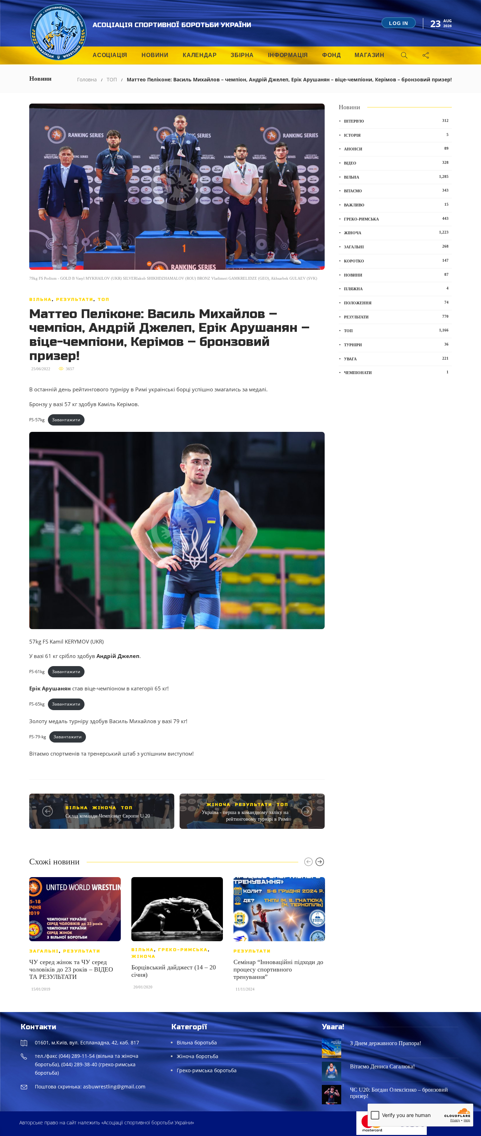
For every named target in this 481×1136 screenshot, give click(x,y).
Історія (396, 134)
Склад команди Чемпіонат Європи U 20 (107, 816)
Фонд (331, 55)
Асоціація (110, 55)
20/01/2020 (142, 987)
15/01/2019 (40, 989)
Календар (200, 55)
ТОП (112, 79)
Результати (74, 299)
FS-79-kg (37, 737)
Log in (398, 23)
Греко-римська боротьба (207, 1070)
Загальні (44, 951)
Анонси (396, 148)
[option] (75, 937)
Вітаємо (396, 190)
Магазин (370, 55)
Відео (396, 162)
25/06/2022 (40, 369)
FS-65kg (37, 704)
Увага (396, 358)
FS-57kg (37, 420)
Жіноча (104, 807)
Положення (396, 302)
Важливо (396, 204)
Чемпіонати (396, 372)
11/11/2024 (245, 989)
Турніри (396, 344)
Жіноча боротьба (197, 1056)
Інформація (288, 55)
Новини (155, 55)
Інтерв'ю (396, 120)
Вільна (40, 299)
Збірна (242, 55)
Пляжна (396, 288)
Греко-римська (183, 949)
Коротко (396, 260)
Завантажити (66, 420)
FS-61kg (37, 672)
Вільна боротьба (197, 1042)
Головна (87, 79)
